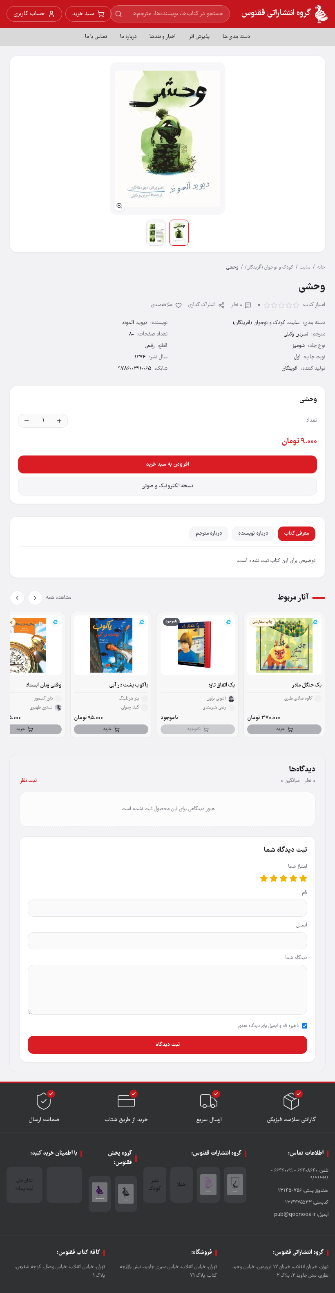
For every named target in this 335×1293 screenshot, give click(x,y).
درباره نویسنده (253, 534)
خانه (321, 267)
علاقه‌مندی (162, 305)
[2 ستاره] (293, 878)
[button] (167, 138)
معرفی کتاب (296, 534)
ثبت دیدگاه (168, 1045)
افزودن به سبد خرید (167, 464)
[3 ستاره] (283, 878)
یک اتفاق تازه (221, 685)
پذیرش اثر (199, 37)
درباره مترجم (209, 534)
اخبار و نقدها (163, 37)
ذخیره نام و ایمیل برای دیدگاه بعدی (268, 1026)
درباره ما (128, 37)
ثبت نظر (28, 781)
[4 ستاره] (274, 878)
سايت (305, 267)
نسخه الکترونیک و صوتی (167, 486)
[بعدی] (17, 598)
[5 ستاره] (264, 878)
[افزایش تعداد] (59, 420)
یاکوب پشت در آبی (128, 685)
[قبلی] (35, 598)
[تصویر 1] (179, 233)
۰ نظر (236, 305)
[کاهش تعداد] (26, 420)
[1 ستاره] (303, 878)
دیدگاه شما (296, 958)
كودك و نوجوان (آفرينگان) (269, 267)
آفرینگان (290, 369)
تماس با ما (96, 37)
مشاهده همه (58, 598)
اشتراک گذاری (202, 305)
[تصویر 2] (156, 233)
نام (304, 893)
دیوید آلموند (134, 323)
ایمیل (301, 925)
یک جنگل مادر (307, 685)
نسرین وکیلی (296, 334)
